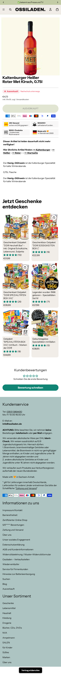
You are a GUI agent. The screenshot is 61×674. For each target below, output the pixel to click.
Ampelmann (9, 637)
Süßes (6, 652)
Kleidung (7, 618)
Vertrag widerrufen (30, 670)
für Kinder (7, 647)
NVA (5, 632)
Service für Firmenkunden (15, 569)
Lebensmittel (9, 608)
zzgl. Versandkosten (20, 99)
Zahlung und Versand (26, 488)
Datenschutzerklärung (13, 544)
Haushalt (7, 613)
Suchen (6, 579)
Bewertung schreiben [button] (30, 387)
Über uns (7, 534)
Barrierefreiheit (10, 515)
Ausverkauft (9, 588)
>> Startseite (31, 152)
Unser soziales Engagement (16, 539)
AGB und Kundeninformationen (18, 549)
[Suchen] (10, 9)
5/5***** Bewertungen (13, 524)
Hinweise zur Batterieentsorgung (19, 574)
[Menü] (3, 9)
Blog (5, 584)
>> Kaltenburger (41, 149)
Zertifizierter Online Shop (15, 520)
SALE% (6, 642)
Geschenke (8, 603)
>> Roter (16, 152)
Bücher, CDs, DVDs (12, 628)
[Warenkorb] (57, 9)
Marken (6, 657)
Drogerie (7, 623)
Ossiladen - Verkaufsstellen (16, 559)
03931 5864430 (14, 411)
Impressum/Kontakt (12, 510)
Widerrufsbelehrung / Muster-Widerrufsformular (27, 554)
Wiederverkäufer (11, 564)
